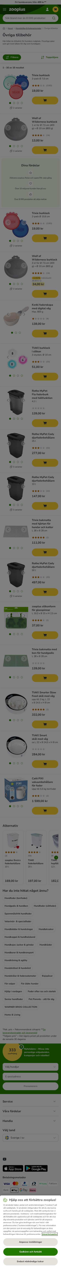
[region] (30, 1231)
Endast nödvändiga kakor (30, 1261)
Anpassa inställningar (30, 1242)
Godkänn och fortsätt (30, 1251)
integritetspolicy (49, 1234)
